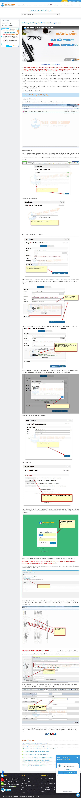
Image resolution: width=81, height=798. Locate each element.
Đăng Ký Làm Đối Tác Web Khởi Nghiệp (28, 786)
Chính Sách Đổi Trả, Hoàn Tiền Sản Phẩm (49, 790)
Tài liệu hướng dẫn (68, 4)
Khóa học (56, 4)
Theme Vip (29, 4)
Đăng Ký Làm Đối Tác (44, 4)
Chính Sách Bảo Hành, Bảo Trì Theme (50, 787)
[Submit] (57, 14)
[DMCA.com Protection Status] (12, 786)
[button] (64, 1)
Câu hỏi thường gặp (7, 23)
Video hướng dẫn (6, 20)
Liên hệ (23, 792)
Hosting (35, 4)
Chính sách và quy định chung (49, 778)
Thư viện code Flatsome (7, 25)
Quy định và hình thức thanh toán (49, 781)
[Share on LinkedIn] (55, 734)
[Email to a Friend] (51, 734)
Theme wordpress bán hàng (28, 789)
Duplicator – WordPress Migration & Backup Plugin (35, 95)
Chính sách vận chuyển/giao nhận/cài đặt (48, 784)
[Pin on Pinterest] (53, 734)
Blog (61, 4)
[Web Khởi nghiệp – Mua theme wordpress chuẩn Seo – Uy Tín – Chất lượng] (8, 4)
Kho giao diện (21, 4)
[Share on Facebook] (46, 734)
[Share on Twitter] (48, 734)
